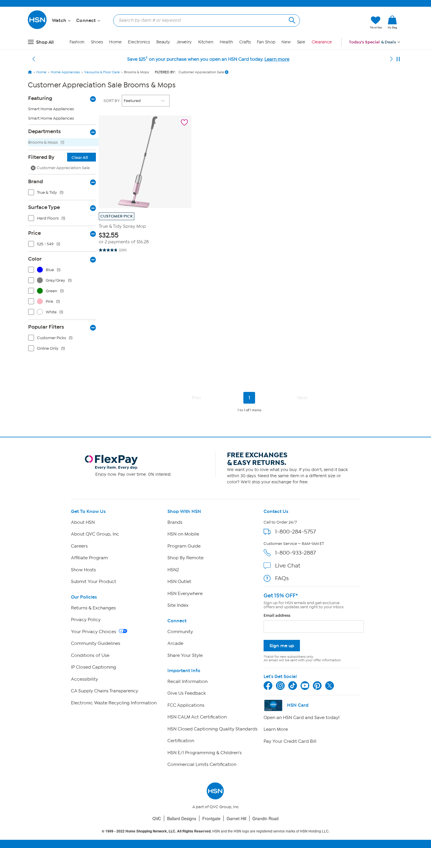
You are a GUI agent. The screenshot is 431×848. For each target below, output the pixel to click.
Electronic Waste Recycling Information (114, 703)
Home (115, 42)
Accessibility (84, 679)
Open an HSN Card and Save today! (302, 717)
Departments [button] (44, 131)
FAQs (282, 578)
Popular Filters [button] (46, 327)
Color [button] (35, 259)
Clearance (322, 42)
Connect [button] (86, 20)
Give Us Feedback (186, 693)
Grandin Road (265, 818)
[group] (145, 238)
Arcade (175, 643)
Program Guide (184, 546)
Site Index (178, 605)
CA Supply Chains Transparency (104, 691)
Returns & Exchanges (93, 608)
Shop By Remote (185, 557)
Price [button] (34, 233)
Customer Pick (116, 216)
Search (291, 19)
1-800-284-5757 (295, 531)
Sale (301, 42)
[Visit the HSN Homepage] (37, 28)
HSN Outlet (179, 581)
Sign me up (281, 645)
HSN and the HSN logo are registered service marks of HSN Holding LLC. (216, 831)
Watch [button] (59, 20)
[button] (338, 23)
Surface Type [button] (44, 207)
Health (226, 42)
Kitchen (205, 42)
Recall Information (187, 681)
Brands (174, 522)
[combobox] (204, 20)
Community (180, 631)
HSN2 (173, 569)
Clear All (80, 157)
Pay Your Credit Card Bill (290, 741)
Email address (277, 615)
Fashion (76, 42)
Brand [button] (35, 181)
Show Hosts (83, 569)
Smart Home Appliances (51, 108)
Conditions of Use (90, 655)
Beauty (163, 42)
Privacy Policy (86, 619)
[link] (392, 23)
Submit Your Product (93, 581)
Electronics (139, 42)
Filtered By (58, 157)
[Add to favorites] (184, 122)
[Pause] (398, 59)
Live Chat (287, 565)
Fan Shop (266, 42)
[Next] (391, 59)
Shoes (97, 42)
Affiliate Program (89, 557)
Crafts (244, 42)
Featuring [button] (40, 98)
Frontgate (211, 818)
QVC (156, 818)
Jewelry (184, 42)
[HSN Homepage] (30, 72)
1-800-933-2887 (295, 552)
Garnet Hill (236, 818)
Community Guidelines (95, 643)
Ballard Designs (181, 818)
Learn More (276, 729)
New (286, 42)
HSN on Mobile (183, 534)
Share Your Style (185, 655)
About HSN (83, 522)
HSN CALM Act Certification (197, 717)
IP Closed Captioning (93, 667)
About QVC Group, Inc (95, 534)
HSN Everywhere (185, 593)
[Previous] (33, 59)
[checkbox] (63, 193)
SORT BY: (112, 100)
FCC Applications (185, 705)
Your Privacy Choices (94, 631)
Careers (79, 546)
